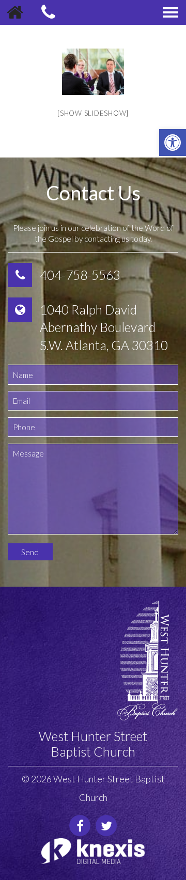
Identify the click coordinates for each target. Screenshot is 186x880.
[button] (172, 142)
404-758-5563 (80, 275)
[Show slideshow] (93, 113)
